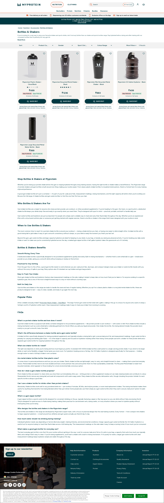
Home (20, 28)
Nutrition (78, 11)
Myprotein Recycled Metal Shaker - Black (65, 83)
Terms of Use (67, 501)
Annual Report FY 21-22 (151, 455)
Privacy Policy (121, 468)
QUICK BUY (34, 101)
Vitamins (86, 11)
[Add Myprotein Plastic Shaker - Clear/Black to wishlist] (44, 53)
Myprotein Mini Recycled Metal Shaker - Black (98, 83)
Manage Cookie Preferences (14, 472)
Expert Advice (97, 464)
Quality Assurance (123, 459)
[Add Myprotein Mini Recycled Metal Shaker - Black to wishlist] (110, 53)
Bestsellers (60, 11)
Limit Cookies (128, 496)
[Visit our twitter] (19, 485)
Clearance (104, 11)
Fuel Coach (129, 4)
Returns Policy (75, 468)
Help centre (75, 464)
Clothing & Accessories (101, 459)
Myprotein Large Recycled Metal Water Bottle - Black (32, 146)
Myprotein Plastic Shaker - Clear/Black (32, 83)
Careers (119, 482)
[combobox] (111, 4)
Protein (69, 11)
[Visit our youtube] (15, 485)
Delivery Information (77, 473)
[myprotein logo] (29, 4)
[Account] (138, 4)
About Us (120, 455)
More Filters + (131, 45)
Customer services (77, 455)
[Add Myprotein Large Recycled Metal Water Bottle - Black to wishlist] (44, 116)
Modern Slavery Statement (126, 464)
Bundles (95, 11)
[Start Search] (91, 4)
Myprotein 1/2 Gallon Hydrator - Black (131, 82)
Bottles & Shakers (46, 28)
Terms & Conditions (123, 473)
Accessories (35, 28)
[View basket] (143, 4)
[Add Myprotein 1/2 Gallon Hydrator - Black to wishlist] (144, 53)
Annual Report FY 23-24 (151, 464)
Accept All (141, 496)
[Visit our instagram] (6, 485)
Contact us (74, 459)
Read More (21, 39)
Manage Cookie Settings (112, 496)
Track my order (75, 477)
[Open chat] (24, 485)
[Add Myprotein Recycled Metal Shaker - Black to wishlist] (77, 53)
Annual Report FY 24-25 (151, 468)
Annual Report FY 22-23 (151, 459)
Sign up (10, 454)
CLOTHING (71, 5)
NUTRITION (57, 5)
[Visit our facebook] (10, 485)
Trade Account (122, 477)
